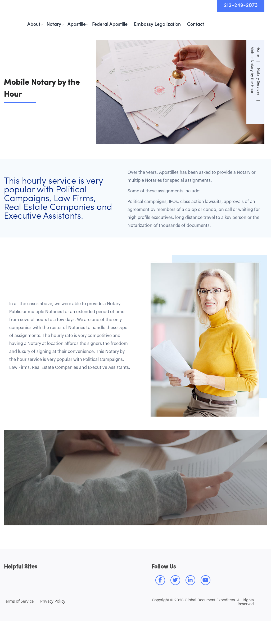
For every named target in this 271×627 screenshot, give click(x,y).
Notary (54, 24)
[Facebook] (160, 580)
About (33, 24)
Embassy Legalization (157, 24)
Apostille (76, 24)
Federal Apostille (110, 24)
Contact (195, 24)
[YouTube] (205, 580)
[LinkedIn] (190, 580)
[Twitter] (175, 580)
